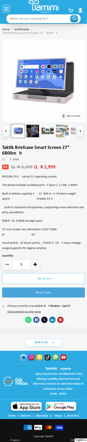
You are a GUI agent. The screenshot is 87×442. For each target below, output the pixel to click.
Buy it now (43, 292)
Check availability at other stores (24, 312)
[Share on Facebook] (36, 320)
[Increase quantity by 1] (35, 264)
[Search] (74, 18)
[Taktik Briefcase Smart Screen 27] (18, 131)
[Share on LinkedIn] (52, 320)
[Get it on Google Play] (61, 406)
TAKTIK (14, 159)
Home (6, 29)
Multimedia (21, 29)
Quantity (7, 255)
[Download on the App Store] (26, 406)
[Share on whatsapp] (28, 320)
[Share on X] (44, 320)
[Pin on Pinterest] (60, 320)
